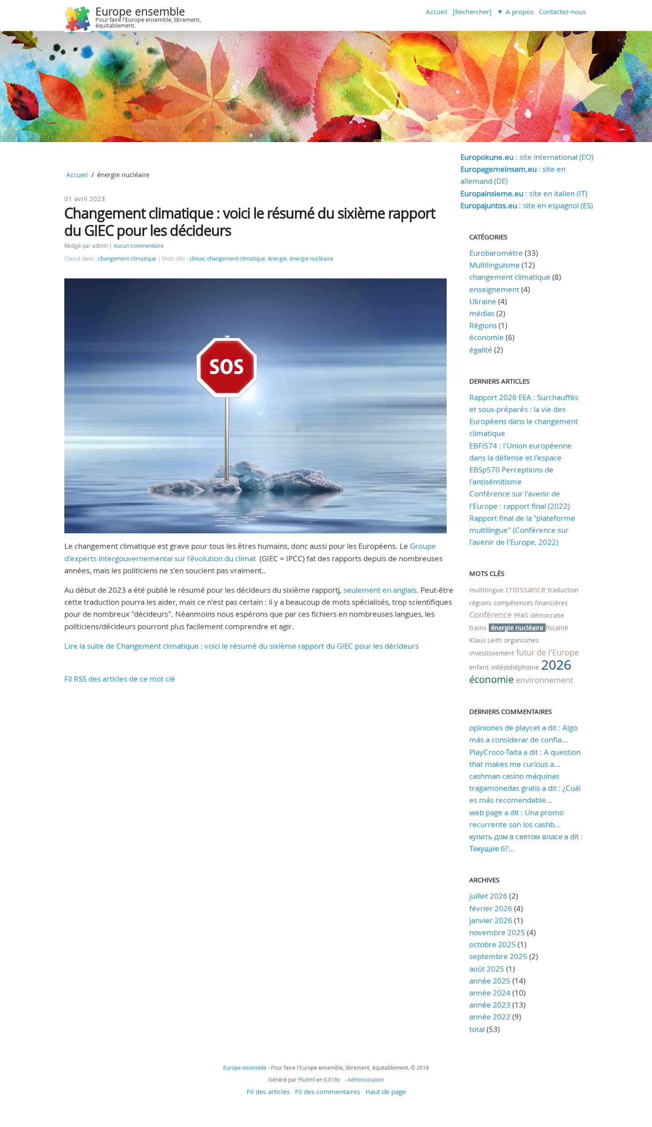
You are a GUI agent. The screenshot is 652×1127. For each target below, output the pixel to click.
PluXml (306, 1079)
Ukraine (482, 301)
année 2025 (490, 981)
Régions (483, 325)
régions (480, 603)
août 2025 (486, 969)
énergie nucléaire (311, 258)
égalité (480, 350)
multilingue (486, 590)
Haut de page (385, 1091)
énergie (277, 258)
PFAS (521, 615)
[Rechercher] (472, 11)
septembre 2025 (498, 956)
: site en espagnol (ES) (526, 205)
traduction (563, 590)
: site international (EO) (526, 157)
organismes (521, 640)
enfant (479, 667)
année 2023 (490, 1005)
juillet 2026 (488, 896)
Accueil (437, 11)
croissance (526, 589)
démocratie (547, 615)
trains (478, 627)
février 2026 (490, 908)
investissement (491, 653)
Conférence (490, 614)
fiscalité (557, 627)
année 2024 (490, 993)
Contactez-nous (562, 11)
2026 (556, 665)
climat (196, 258)
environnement (544, 680)
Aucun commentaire (139, 245)
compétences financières (531, 603)
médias (482, 313)
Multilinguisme (494, 265)
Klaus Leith (485, 640)
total (478, 1029)
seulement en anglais (379, 590)
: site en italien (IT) (523, 193)
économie (486, 337)
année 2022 (490, 1017)
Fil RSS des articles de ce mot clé (119, 679)
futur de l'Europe (547, 652)
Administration (365, 1079)
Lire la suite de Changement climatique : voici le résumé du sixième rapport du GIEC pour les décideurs (241, 646)
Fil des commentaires (327, 1091)
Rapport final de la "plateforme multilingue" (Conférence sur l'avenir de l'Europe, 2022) (522, 530)
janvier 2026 (490, 920)
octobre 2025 (492, 944)
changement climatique (127, 258)
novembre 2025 (497, 932)
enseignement (494, 289)
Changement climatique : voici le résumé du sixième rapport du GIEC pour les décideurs (249, 221)
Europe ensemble (140, 11)
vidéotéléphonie (515, 667)
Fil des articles (268, 1091)
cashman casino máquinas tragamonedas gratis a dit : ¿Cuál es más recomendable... (525, 788)
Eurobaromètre (496, 253)
